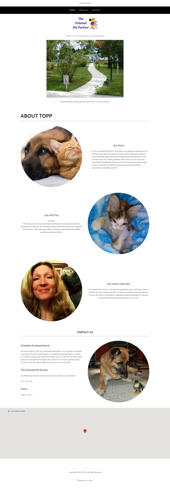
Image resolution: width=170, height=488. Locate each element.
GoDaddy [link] (89, 480)
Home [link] (72, 10)
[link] (85, 25)
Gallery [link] (96, 10)
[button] (33, 395)
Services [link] (83, 10)
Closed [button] (29, 394)
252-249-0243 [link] (85, 3)
